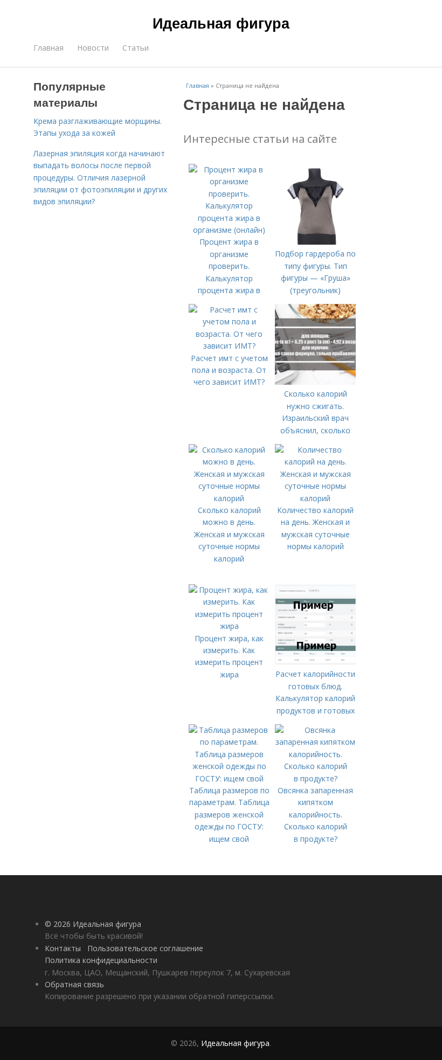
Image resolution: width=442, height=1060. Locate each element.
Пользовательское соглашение (145, 948)
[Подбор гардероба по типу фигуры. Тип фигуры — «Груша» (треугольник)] (315, 242)
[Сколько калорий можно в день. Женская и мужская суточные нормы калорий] (229, 498)
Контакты (63, 948)
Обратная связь (74, 984)
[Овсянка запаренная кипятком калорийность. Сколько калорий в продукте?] (315, 778)
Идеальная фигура (221, 22)
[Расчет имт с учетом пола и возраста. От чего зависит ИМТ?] (229, 346)
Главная (48, 48)
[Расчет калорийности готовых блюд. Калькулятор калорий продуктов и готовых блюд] (315, 662)
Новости (93, 48)
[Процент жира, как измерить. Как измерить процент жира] (229, 626)
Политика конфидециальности (101, 960)
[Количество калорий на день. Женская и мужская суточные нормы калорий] (315, 498)
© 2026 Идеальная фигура (93, 924)
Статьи (135, 48)
